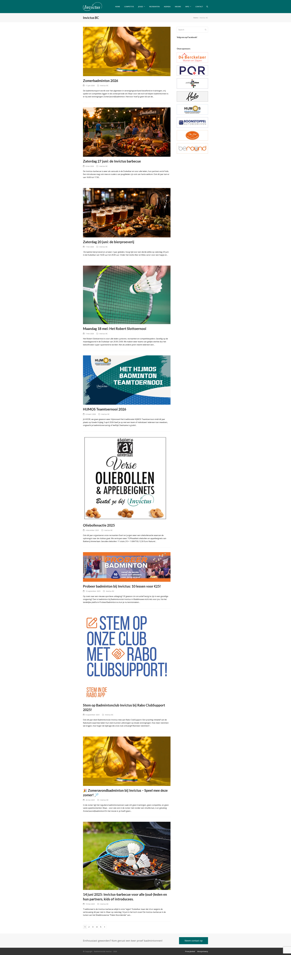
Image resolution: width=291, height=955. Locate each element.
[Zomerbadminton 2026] (127, 51)
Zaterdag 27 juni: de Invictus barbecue (112, 161)
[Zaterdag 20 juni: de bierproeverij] (127, 212)
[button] (207, 6)
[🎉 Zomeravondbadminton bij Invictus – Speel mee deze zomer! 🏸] (127, 761)
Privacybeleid (190, 951)
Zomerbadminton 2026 (100, 81)
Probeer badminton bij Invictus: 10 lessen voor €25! (122, 586)
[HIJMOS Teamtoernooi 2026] (127, 380)
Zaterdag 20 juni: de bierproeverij (108, 242)
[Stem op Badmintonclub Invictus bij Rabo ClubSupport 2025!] (127, 656)
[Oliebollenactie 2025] (125, 478)
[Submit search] (205, 30)
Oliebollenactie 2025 (99, 525)
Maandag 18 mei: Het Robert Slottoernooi (114, 329)
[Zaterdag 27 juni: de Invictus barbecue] (127, 132)
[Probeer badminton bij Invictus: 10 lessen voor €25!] (127, 566)
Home (195, 18)
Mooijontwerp (202, 951)
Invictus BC (104, 85)
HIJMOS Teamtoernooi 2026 (104, 409)
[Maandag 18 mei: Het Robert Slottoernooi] (127, 294)
